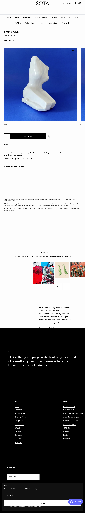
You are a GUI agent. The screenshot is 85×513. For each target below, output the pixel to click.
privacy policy (38, 506)
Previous (58, 286)
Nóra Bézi (12, 36)
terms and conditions (27, 506)
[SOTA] (42, 3)
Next (66, 286)
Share (6, 144)
